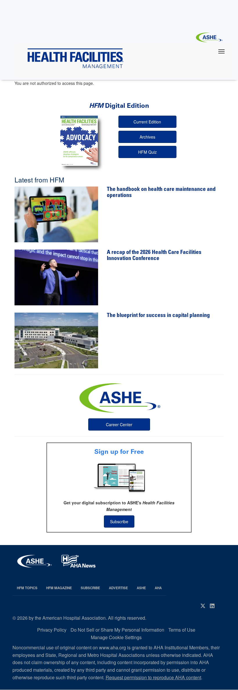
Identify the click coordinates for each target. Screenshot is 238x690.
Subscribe (119, 521)
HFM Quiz (147, 152)
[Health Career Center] (119, 397)
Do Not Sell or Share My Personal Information (117, 629)
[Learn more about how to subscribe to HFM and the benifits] (119, 477)
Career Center (119, 424)
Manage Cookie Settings (116, 637)
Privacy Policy (51, 629)
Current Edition (147, 122)
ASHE (141, 587)
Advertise (118, 587)
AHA (158, 587)
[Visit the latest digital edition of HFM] (79, 141)
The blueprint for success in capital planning (158, 315)
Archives (147, 137)
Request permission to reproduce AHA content (153, 677)
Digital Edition (119, 106)
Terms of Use (181, 629)
